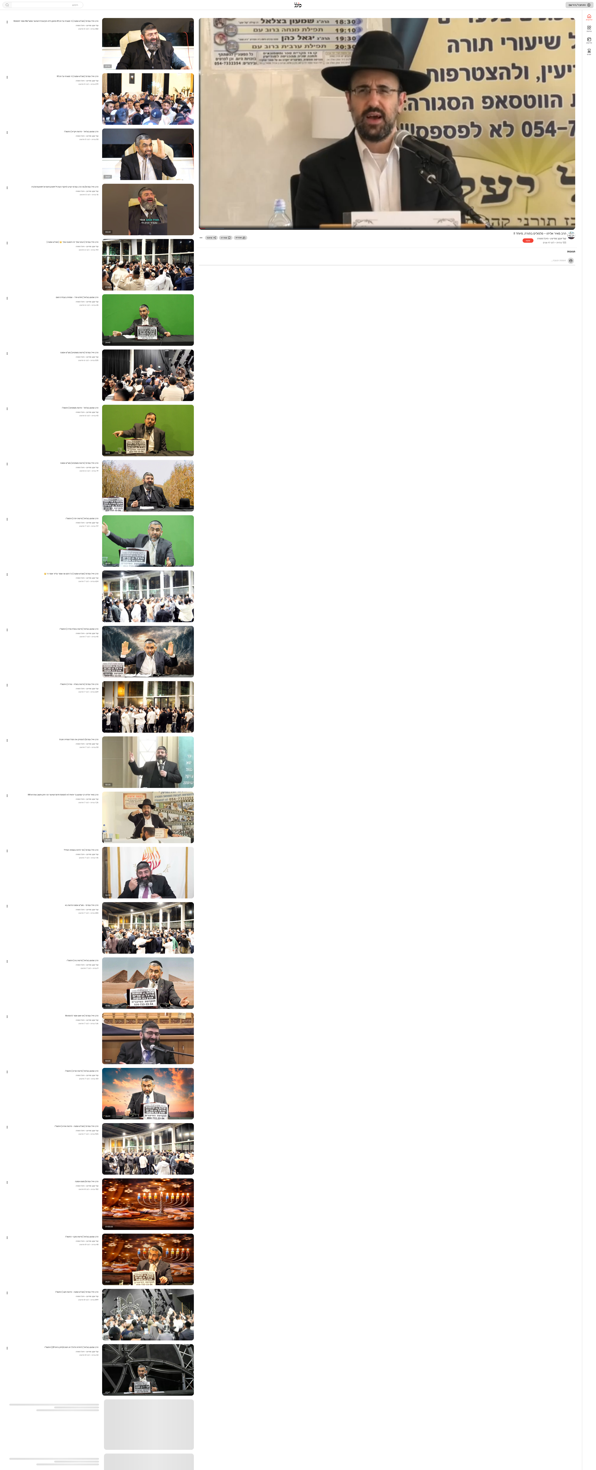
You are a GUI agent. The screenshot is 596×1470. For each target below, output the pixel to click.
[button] (201, 238)
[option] (589, 17)
